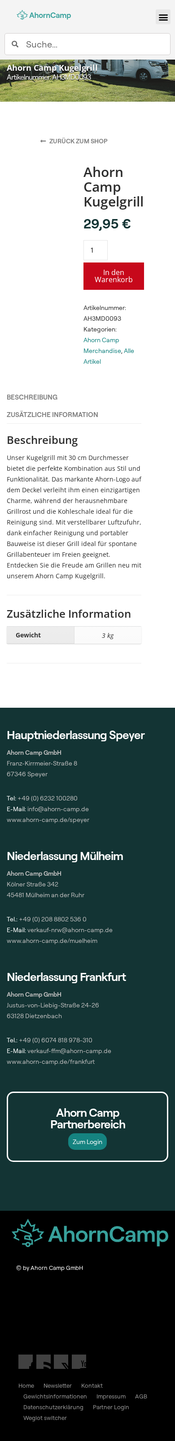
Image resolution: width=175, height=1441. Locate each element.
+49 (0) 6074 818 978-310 (55, 1040)
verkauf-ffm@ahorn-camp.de (69, 1050)
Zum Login (87, 1141)
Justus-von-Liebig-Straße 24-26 (53, 1005)
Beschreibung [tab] (32, 397)
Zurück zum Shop (78, 141)
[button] (163, 16)
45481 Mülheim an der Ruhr (45, 895)
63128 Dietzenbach (34, 1015)
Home (26, 1385)
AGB (141, 1396)
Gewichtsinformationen (55, 1396)
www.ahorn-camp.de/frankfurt (51, 1061)
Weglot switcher (45, 1417)
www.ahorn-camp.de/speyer (48, 819)
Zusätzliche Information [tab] (52, 414)
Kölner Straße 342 (32, 884)
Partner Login (111, 1407)
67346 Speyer (27, 774)
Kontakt (92, 1385)
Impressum (111, 1396)
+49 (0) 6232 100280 (48, 798)
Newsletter (58, 1385)
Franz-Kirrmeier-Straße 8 (42, 763)
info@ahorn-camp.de (57, 809)
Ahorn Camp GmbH (34, 994)
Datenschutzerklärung (53, 1407)
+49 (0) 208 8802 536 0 (53, 919)
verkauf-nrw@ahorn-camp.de (70, 929)
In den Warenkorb (114, 275)
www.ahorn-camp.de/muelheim (52, 940)
